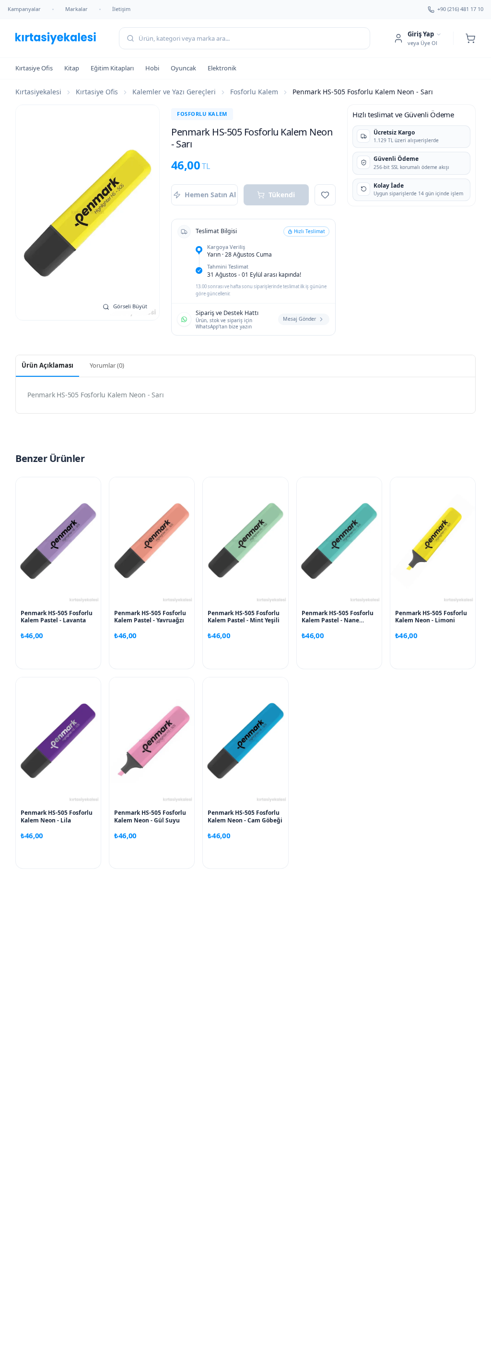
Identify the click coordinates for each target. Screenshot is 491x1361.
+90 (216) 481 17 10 (460, 8)
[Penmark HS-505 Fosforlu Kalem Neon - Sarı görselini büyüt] (87, 212)
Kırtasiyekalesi (38, 91)
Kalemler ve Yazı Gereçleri (174, 91)
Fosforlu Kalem (254, 91)
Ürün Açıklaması (47, 365)
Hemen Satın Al (210, 194)
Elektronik (222, 68)
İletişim (121, 8)
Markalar (76, 8)
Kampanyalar (24, 8)
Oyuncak (183, 68)
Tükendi (282, 194)
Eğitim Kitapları (112, 68)
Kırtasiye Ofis (34, 68)
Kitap (71, 68)
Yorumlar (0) (107, 365)
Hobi (152, 68)
